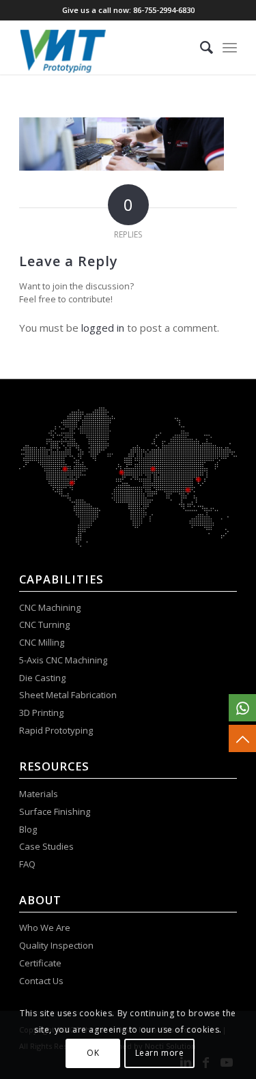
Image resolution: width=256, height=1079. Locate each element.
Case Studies (47, 846)
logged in (102, 327)
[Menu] (230, 47)
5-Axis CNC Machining (63, 660)
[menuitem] (199, 47)
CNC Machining (50, 607)
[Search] (199, 47)
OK (93, 1053)
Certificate (40, 963)
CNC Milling (41, 642)
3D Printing (41, 712)
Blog (28, 829)
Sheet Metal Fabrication (68, 695)
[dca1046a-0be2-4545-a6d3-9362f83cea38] (106, 47)
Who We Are (44, 927)
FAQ (28, 864)
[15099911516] (242, 707)
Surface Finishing (54, 811)
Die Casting (42, 678)
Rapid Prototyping (57, 730)
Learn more (159, 1053)
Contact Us (42, 981)
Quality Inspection (56, 945)
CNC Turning (44, 624)
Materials (38, 794)
